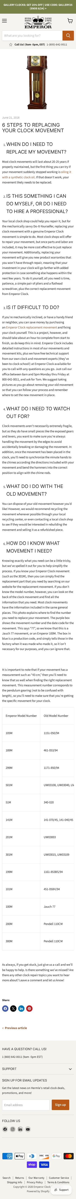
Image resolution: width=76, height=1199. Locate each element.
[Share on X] (13, 1008)
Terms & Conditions (58, 1182)
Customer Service (59, 1178)
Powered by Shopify (38, 1191)
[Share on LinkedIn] (21, 1008)
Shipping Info (14, 1182)
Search (7, 1178)
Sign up (60, 1104)
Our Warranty (36, 1178)
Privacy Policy (35, 1182)
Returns (19, 1178)
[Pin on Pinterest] (29, 1008)
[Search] (68, 36)
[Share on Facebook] (5, 1008)
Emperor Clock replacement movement (32, 327)
